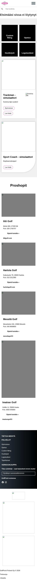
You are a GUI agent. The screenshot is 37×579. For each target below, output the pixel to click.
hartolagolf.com (9, 287)
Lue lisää (8, 113)
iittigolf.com (7, 238)
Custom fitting (6, 451)
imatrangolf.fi (7, 419)
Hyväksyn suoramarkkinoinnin (13, 473)
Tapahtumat (6, 460)
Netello (3, 578)
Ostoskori (28, 3)
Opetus (4, 447)
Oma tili (19, 3)
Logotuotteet (6, 457)
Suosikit (24, 3)
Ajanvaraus (15, 3)
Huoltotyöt (5, 454)
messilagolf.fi (8, 336)
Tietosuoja (3, 574)
